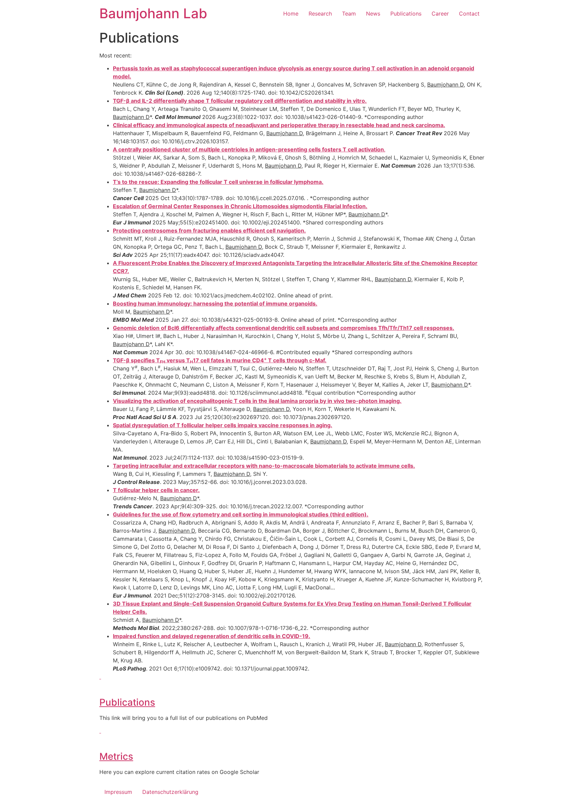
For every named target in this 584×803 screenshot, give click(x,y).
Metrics (116, 756)
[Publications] (100, 676)
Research (320, 13)
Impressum (118, 791)
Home (290, 13)
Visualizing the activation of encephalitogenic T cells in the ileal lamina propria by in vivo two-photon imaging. (257, 400)
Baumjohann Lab (153, 13)
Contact (469, 13)
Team (349, 13)
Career (440, 13)
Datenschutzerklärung (170, 791)
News (373, 13)
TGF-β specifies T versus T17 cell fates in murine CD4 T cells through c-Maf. (219, 360)
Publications (405, 13)
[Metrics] (100, 730)
